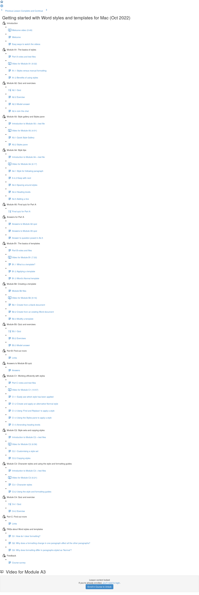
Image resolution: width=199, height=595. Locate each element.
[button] (1, 2)
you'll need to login (111, 582)
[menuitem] (1, 6)
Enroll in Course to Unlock (99, 586)
